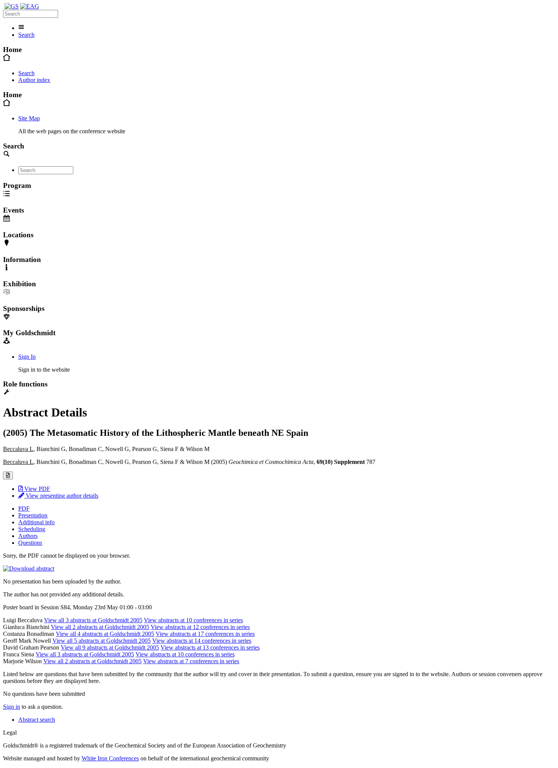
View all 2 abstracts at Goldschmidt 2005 (100, 627)
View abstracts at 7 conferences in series (191, 661)
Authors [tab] (28, 536)
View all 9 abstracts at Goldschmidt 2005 (110, 647)
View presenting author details (61, 495)
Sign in (11, 706)
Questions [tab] (30, 542)
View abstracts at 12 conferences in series (200, 627)
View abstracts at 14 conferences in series (201, 640)
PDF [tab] (24, 508)
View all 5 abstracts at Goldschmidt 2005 (101, 640)
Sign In (27, 356)
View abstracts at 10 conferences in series (193, 620)
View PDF (36, 489)
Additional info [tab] (36, 522)
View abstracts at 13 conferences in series (210, 647)
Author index (34, 80)
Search (26, 35)
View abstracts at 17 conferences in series (205, 634)
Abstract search (36, 719)
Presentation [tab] (32, 515)
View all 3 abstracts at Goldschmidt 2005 (93, 620)
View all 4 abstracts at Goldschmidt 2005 (105, 634)
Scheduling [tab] (31, 529)
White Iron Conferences (110, 758)
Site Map (29, 118)
